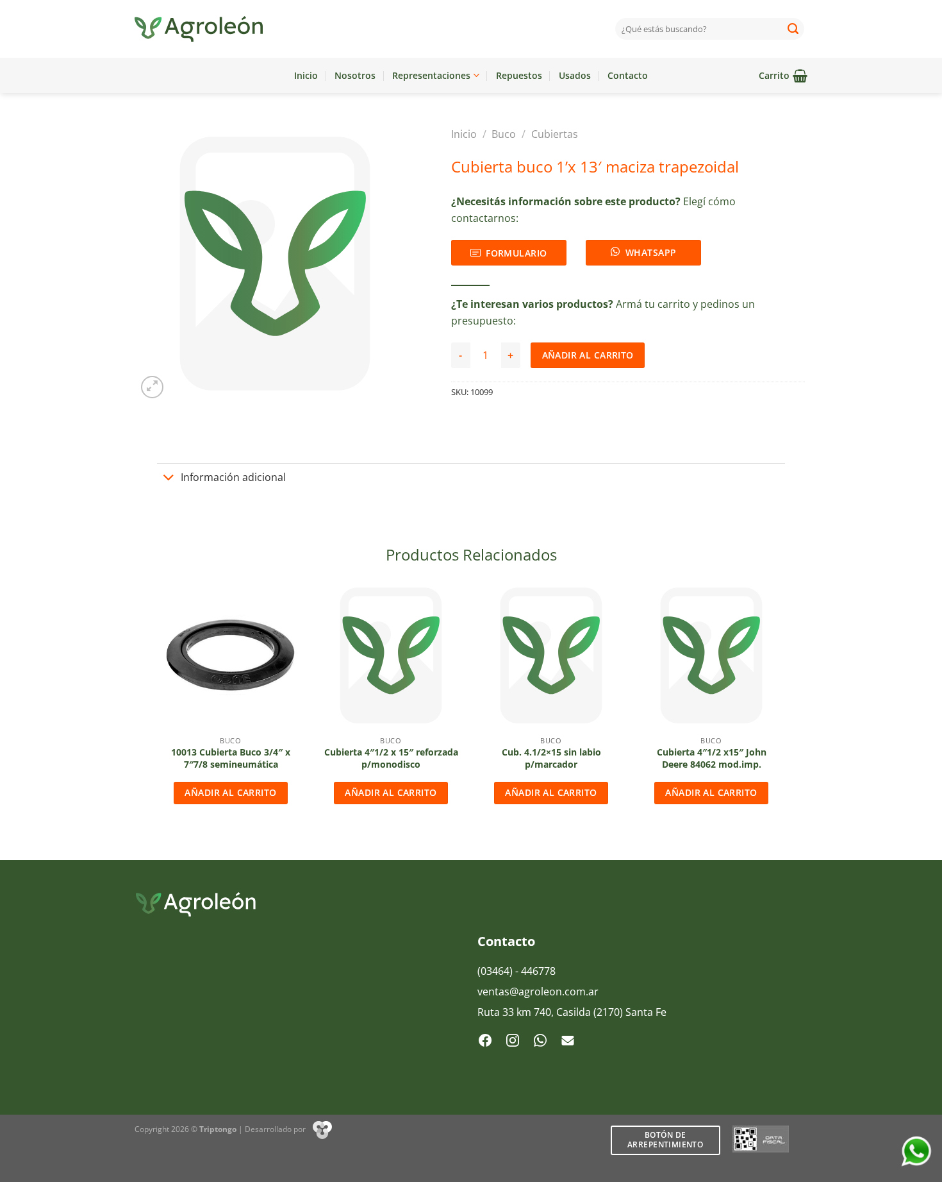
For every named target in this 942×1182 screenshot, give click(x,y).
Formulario (516, 253)
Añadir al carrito (588, 355)
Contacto (627, 75)
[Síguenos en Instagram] (512, 1042)
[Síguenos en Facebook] (485, 1042)
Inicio (306, 75)
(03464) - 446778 (516, 971)
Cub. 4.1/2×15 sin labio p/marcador (551, 758)
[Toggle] (168, 478)
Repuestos (519, 75)
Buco (504, 134)
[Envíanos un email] (567, 1042)
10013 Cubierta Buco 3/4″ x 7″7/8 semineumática (230, 758)
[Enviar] (793, 28)
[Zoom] (152, 387)
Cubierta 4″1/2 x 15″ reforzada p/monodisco (391, 758)
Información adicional (233, 477)
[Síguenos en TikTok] (540, 1042)
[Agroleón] (199, 28)
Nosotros (355, 75)
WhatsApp (650, 252)
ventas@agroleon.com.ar (538, 991)
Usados (575, 75)
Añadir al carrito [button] (230, 792)
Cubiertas (554, 134)
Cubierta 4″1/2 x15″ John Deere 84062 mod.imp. (711, 758)
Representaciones (431, 75)
